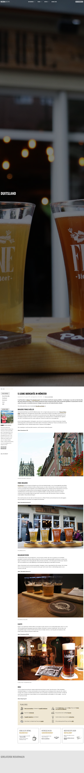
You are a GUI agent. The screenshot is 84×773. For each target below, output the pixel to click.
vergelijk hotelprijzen (43, 708)
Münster (28, 400)
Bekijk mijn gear (3, 448)
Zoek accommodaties (28, 708)
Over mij (45, 1)
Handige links (54, 1)
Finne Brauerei (21, 485)
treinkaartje (31, 712)
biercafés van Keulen (40, 406)
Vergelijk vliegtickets (28, 717)
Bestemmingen (31, 1)
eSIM (73, 721)
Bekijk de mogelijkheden (45, 738)
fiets (70, 708)
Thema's (39, 1)
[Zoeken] (82, 1)
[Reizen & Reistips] (5, 1)
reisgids (42, 721)
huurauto (69, 712)
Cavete (3, 402)
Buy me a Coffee (23, 736)
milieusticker (71, 717)
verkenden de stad (35, 400)
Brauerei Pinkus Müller (6, 396)
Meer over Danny (3, 447)
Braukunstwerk (4, 400)
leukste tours (61, 708)
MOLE (3, 404)
